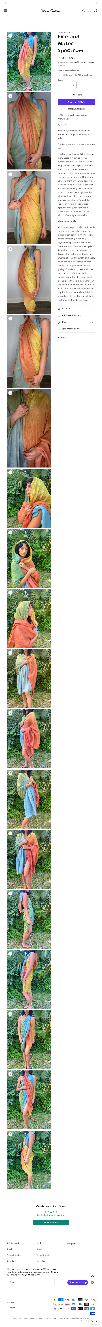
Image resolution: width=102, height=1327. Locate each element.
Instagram (71, 1243)
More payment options (76, 109)
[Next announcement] (97, 3)
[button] (5, 10)
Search (9, 1249)
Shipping (61, 70)
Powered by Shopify (36, 1318)
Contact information (88, 1321)
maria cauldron (24, 1318)
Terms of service (76, 1318)
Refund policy (12, 1261)
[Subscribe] (51, 1282)
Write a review (51, 1222)
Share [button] (63, 337)
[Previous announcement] (5, 3)
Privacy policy (63, 1318)
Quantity (61, 80)
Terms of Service (14, 1255)
